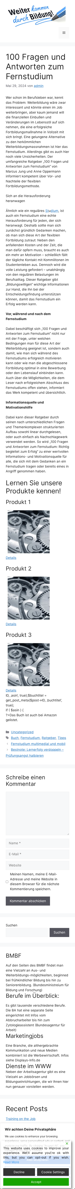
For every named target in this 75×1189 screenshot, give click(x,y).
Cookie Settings (53, 1172)
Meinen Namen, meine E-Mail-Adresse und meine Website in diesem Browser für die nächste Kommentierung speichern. (34, 881)
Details (11, 558)
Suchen (11, 925)
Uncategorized (22, 732)
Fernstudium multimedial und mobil (38, 744)
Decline (19, 1172)
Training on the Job (21, 1119)
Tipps (62, 738)
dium (54, 211)
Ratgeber (49, 738)
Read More (11, 1162)
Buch (15, 738)
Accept (36, 1182)
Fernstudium (30, 738)
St (47, 211)
